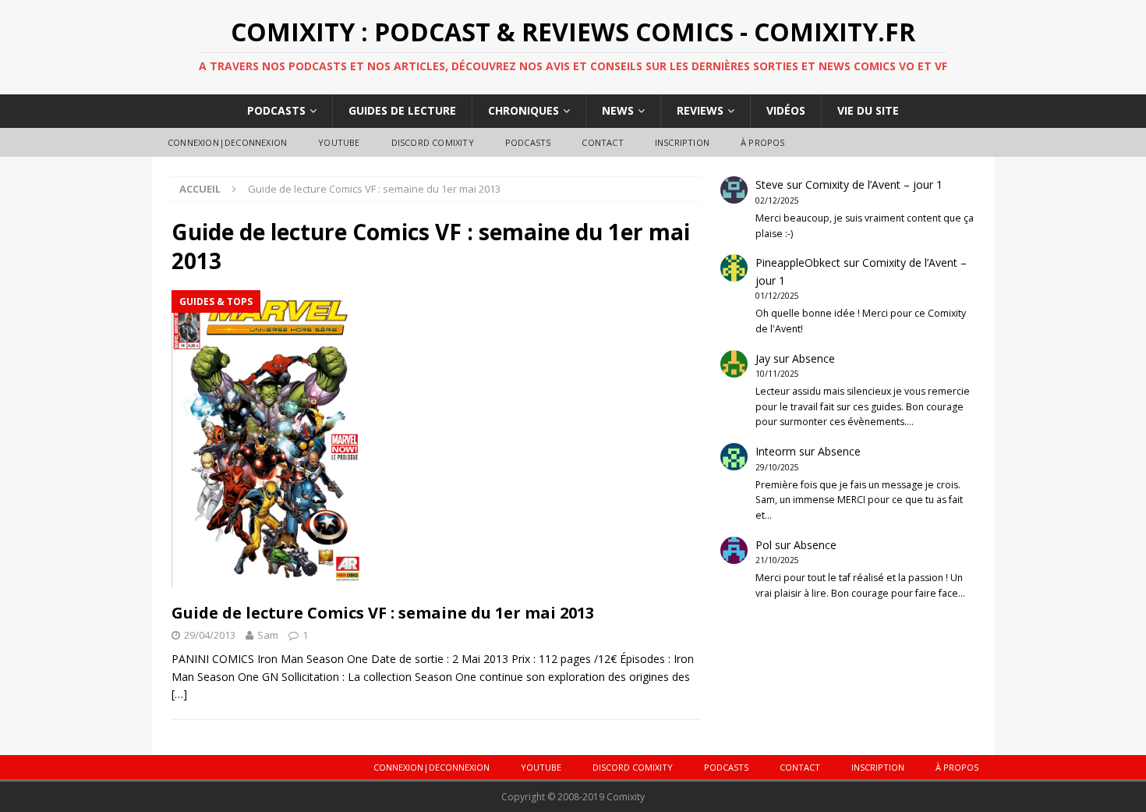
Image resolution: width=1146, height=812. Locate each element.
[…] (179, 693)
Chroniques (523, 110)
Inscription (682, 142)
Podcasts (276, 110)
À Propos (763, 142)
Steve (769, 184)
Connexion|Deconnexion (227, 142)
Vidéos (785, 110)
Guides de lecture (402, 110)
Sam (267, 635)
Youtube (338, 142)
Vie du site (868, 110)
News (618, 110)
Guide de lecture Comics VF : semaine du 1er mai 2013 (383, 612)
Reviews (700, 110)
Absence (813, 358)
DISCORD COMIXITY (432, 142)
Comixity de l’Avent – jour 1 (874, 184)
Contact (602, 142)
